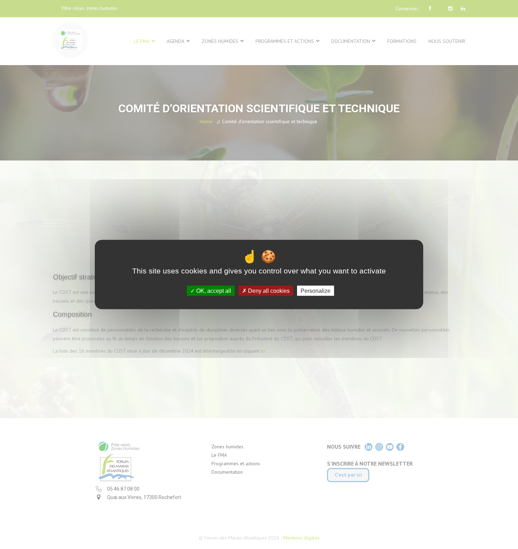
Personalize (316, 291)
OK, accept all (213, 291)
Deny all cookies (268, 291)
